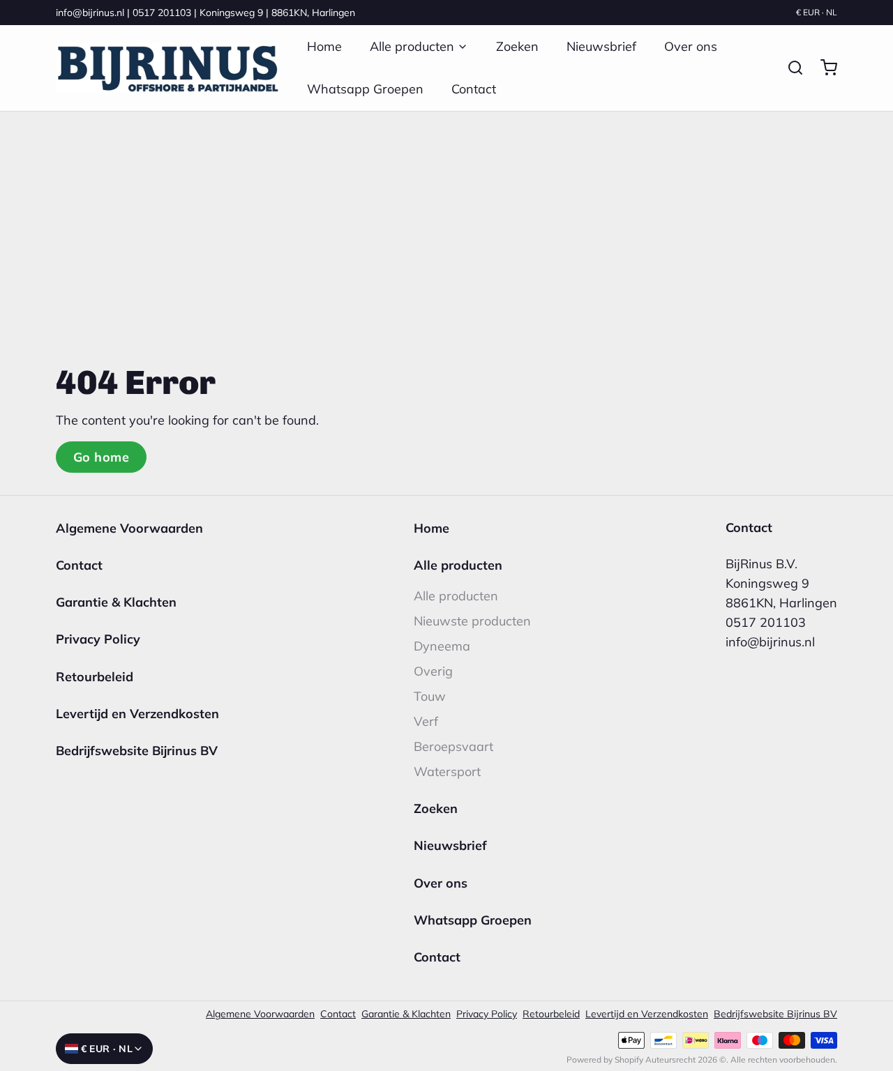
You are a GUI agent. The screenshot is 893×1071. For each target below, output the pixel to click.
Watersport (447, 772)
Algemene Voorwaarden (129, 528)
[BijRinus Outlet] (167, 68)
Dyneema (442, 646)
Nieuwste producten (472, 621)
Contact (473, 89)
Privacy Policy (98, 639)
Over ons (690, 46)
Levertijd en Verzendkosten (137, 714)
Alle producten (412, 46)
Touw (430, 696)
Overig (433, 671)
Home (324, 46)
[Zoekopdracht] (790, 67)
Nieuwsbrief (601, 46)
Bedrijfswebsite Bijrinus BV (137, 751)
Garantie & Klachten (116, 602)
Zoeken (517, 46)
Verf (426, 721)
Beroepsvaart (453, 746)
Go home (101, 457)
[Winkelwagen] (823, 67)
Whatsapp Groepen (365, 89)
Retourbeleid (94, 677)
